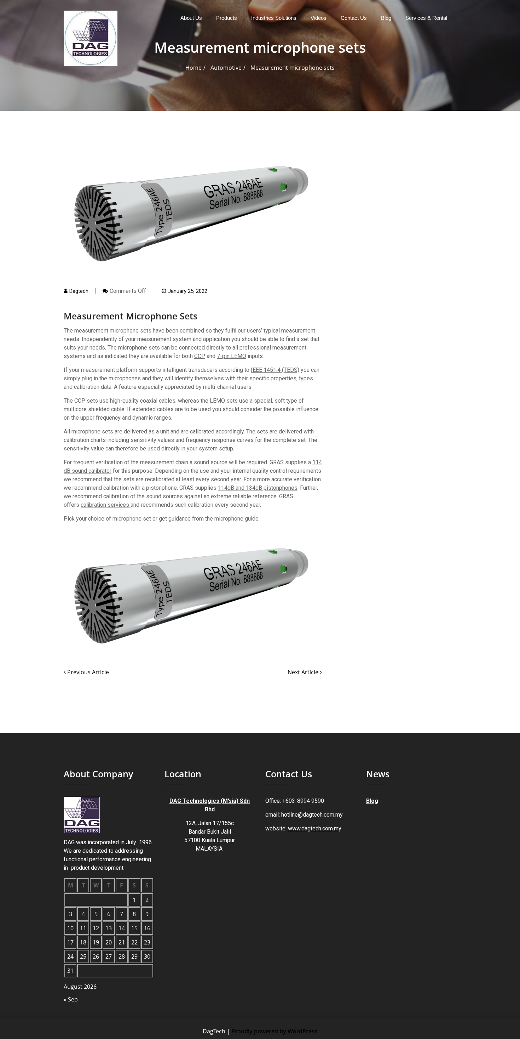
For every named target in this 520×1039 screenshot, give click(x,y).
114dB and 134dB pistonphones (257, 487)
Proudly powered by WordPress (274, 1031)
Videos (319, 18)
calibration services (106, 504)
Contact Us (354, 18)
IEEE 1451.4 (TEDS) (275, 370)
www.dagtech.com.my (314, 828)
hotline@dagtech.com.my (312, 814)
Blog (386, 18)
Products (226, 18)
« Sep (71, 999)
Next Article (304, 672)
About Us (191, 18)
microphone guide (236, 518)
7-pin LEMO (231, 356)
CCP (199, 356)
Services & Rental (426, 18)
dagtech (78, 291)
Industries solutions (273, 18)
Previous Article (87, 672)
